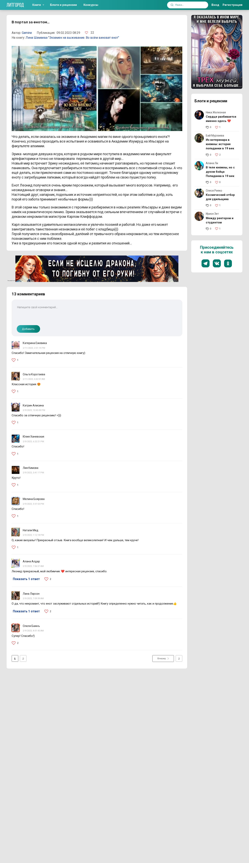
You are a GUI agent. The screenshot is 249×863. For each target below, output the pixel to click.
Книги (36, 5)
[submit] (172, 5)
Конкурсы (90, 5)
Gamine (27, 33)
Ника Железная (216, 112)
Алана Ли (212, 163)
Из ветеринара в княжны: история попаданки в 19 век (220, 144)
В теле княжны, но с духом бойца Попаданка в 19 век (220, 172)
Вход (215, 5)
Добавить (28, 328)
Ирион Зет (212, 213)
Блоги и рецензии (63, 5)
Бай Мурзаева (215, 135)
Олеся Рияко (214, 190)
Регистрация (232, 5)
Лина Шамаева (37, 37)
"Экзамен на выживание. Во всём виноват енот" (83, 37)
